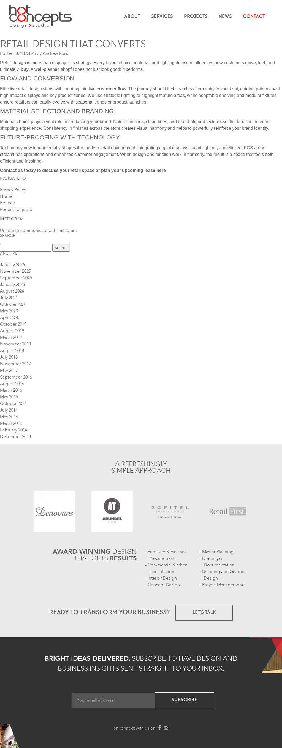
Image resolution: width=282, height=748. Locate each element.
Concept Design (164, 585)
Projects (196, 16)
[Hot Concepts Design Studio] (40, 16)
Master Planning (218, 552)
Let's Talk (204, 612)
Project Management (222, 585)
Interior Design (162, 578)
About (132, 16)
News (225, 16)
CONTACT (254, 16)
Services (162, 16)
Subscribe (184, 700)
